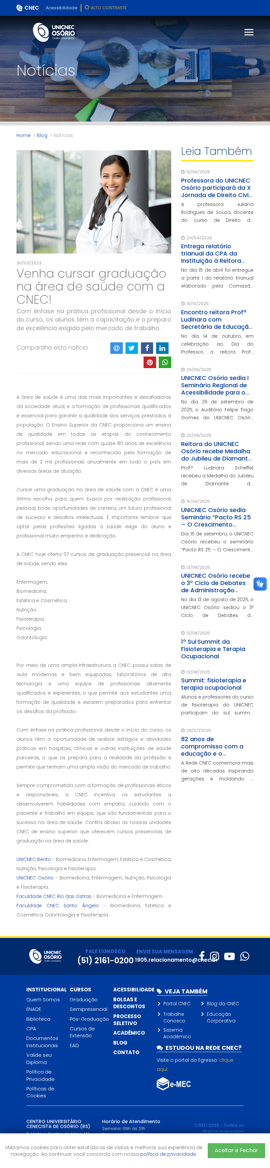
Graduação (84, 999)
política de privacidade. (168, 1154)
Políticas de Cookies (40, 1092)
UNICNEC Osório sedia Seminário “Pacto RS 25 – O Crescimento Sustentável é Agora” (216, 521)
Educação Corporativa (221, 1017)
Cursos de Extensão (82, 1032)
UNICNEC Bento (33, 859)
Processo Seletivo (127, 1020)
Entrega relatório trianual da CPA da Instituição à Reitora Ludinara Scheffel (211, 257)
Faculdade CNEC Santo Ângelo (59, 905)
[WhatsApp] (244, 956)
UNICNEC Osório (35, 878)
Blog (42, 135)
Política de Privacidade (40, 1075)
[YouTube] (229, 956)
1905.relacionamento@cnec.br (176, 960)
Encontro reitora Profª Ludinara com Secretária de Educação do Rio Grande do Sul (217, 323)
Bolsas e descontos (129, 1003)
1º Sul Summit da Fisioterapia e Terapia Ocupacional (213, 648)
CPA (31, 1028)
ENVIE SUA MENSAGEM (164, 951)
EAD (74, 1045)
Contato (126, 1052)
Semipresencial (88, 1009)
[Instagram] (214, 956)
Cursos (80, 989)
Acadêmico (129, 1032)
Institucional (46, 989)
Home (23, 135)
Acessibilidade (61, 8)
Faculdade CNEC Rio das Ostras (54, 896)
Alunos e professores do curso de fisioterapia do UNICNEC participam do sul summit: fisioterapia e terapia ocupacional (217, 713)
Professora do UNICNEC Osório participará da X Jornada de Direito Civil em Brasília (216, 191)
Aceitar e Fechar (236, 1150)
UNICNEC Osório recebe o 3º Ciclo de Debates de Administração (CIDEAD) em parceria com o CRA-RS (215, 590)
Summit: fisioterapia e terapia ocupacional (213, 684)
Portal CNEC (177, 1003)
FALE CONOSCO (105, 951)
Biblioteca (38, 1018)
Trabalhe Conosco (174, 1017)
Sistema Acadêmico (177, 1033)
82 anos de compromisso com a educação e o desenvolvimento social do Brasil (216, 753)
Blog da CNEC (223, 1003)
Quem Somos (43, 999)
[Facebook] (202, 956)
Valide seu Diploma (39, 1058)
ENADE (33, 1009)
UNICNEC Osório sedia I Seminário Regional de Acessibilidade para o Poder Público (215, 389)
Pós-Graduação (89, 1018)
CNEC (31, 8)
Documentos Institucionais (42, 1041)
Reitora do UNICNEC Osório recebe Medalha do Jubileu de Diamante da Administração (216, 455)
